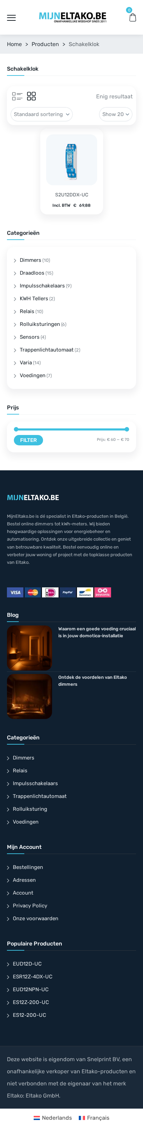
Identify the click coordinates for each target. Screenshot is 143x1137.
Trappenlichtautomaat (47, 350)
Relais (27, 311)
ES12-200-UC (29, 1015)
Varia (26, 362)
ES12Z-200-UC (31, 1002)
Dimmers (30, 260)
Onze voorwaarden (35, 918)
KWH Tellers (34, 298)
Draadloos (32, 273)
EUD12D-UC (27, 964)
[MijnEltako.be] (72, 17)
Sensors (30, 337)
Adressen (24, 880)
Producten (45, 44)
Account (23, 893)
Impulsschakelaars (42, 286)
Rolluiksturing (30, 809)
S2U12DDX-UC (71, 195)
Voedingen (32, 375)
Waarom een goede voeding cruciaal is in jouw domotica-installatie (97, 632)
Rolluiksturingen (40, 324)
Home (14, 44)
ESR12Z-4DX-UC (32, 977)
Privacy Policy (30, 906)
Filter (28, 440)
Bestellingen (28, 867)
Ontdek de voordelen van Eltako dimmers (92, 681)
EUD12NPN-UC (31, 989)
